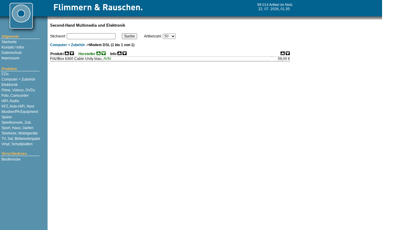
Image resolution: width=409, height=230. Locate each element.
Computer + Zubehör (18, 79)
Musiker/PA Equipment (19, 112)
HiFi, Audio (10, 101)
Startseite (9, 42)
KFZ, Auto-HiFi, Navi (17, 106)
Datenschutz (11, 53)
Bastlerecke (11, 159)
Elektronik (9, 85)
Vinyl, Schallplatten (17, 144)
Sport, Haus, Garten (17, 128)
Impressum (10, 58)
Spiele (6, 117)
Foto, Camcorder (15, 95)
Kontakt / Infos (12, 47)
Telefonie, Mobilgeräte (19, 133)
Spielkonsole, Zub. (16, 122)
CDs (5, 74)
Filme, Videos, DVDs (18, 90)
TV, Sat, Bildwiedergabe (20, 139)
